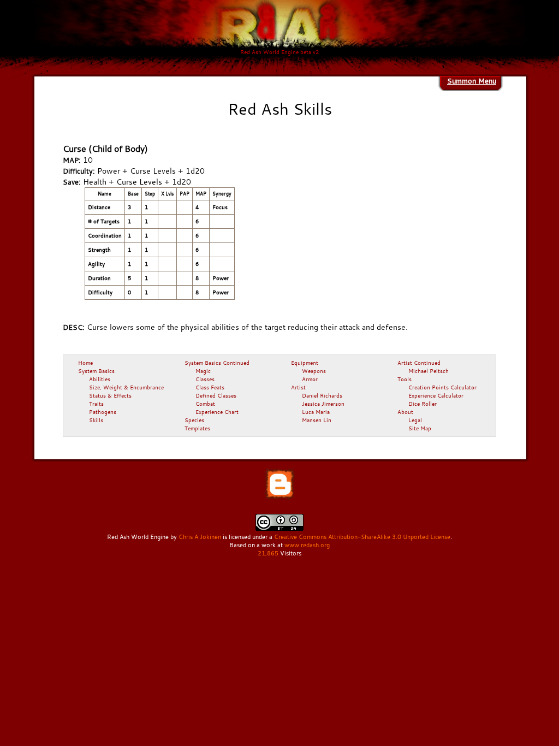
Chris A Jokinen (200, 537)
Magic (203, 371)
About (405, 412)
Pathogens (102, 412)
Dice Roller (422, 403)
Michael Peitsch (428, 371)
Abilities (99, 379)
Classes (205, 379)
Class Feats (209, 387)
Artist (298, 387)
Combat (205, 403)
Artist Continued (419, 362)
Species (194, 420)
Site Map (419, 428)
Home (85, 362)
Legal (415, 420)
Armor (310, 379)
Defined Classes (215, 395)
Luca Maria (316, 412)
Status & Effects (110, 395)
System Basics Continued (217, 362)
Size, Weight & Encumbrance (126, 387)
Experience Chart (217, 412)
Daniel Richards (322, 395)
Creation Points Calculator (442, 387)
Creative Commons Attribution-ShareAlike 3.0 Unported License (362, 537)
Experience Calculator (435, 395)
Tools (404, 379)
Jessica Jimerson (323, 403)
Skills (96, 420)
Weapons (314, 371)
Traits (96, 403)
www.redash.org (307, 545)
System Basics (96, 371)
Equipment (304, 362)
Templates (197, 428)
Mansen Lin (316, 420)
